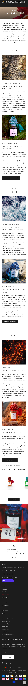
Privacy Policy (5, 624)
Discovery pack (5, 594)
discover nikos (10, 321)
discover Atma (9, 460)
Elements (4, 592)
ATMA (9, 492)
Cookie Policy (5, 626)
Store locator (5, 610)
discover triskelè (11, 178)
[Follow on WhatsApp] (10, 663)
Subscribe (8, 657)
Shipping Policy (5, 632)
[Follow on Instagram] (6, 663)
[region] (14, 550)
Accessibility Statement (7, 634)
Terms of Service (6, 621)
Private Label (5, 597)
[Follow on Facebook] (2, 663)
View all (14, 499)
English (20, 667)
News (3, 613)
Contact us (4, 607)
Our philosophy (5, 605)
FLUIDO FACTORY (14, 672)
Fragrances (4, 589)
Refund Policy (5, 629)
